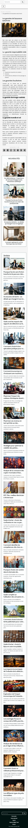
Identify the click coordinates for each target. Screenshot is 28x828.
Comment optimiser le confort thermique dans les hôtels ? (14, 243)
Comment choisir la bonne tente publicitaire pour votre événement (13, 621)
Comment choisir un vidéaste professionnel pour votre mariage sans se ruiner (13, 770)
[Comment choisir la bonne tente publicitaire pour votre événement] (14, 611)
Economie (8, 12)
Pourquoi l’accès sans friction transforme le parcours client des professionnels (14, 201)
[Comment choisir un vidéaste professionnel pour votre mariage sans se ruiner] (14, 760)
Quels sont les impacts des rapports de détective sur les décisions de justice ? (14, 323)
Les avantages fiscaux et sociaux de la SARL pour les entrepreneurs (13, 721)
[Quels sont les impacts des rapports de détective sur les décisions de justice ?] (14, 313)
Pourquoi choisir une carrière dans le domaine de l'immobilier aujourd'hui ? (14, 572)
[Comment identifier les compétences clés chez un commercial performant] (14, 537)
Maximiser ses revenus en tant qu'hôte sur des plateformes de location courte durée (13, 424)
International (14, 818)
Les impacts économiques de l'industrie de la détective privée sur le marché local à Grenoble (14, 672)
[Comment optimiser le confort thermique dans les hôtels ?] (14, 233)
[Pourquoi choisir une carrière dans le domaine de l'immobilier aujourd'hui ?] (14, 562)
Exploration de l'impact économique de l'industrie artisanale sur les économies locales (14, 697)
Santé (14, 820)
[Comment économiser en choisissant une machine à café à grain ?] (14, 363)
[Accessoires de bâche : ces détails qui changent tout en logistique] (14, 213)
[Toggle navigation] (3, 6)
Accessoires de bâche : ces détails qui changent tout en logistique (14, 223)
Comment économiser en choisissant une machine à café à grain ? (13, 373)
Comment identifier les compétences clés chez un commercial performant (13, 547)
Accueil (2, 12)
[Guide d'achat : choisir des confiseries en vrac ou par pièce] (14, 512)
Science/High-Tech (14, 822)
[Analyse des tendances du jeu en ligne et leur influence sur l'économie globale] (14, 735)
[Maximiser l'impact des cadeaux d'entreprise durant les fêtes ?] (14, 388)
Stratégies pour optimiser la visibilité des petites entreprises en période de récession (13, 449)
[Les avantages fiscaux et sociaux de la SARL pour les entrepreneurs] (14, 711)
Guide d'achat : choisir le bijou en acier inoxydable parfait (12, 646)
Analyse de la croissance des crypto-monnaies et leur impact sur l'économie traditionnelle (14, 473)
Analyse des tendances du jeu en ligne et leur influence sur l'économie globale (13, 746)
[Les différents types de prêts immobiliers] (14, 785)
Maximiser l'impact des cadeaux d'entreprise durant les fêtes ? (13, 398)
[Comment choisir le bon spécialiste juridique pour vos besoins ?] (14, 338)
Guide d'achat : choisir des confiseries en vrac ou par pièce (13, 522)
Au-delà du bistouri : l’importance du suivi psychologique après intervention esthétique (14, 179)
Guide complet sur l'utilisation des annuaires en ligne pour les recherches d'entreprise (13, 598)
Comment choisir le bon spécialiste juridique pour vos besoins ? (14, 348)
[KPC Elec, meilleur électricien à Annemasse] (14, 487)
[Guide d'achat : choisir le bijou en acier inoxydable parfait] (14, 636)
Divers (14, 824)
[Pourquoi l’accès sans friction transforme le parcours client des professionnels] (14, 191)
